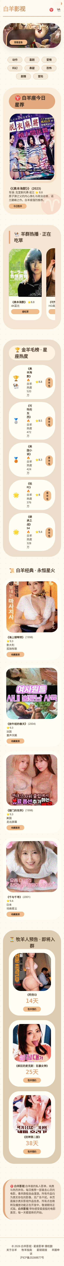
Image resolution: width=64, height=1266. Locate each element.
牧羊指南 (26, 1250)
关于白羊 (11, 1250)
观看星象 (18, 42)
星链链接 (42, 1250)
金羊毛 (49, 383)
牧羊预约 (32, 1009)
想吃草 (25, 312)
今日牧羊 (17, 206)
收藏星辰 (15, 654)
